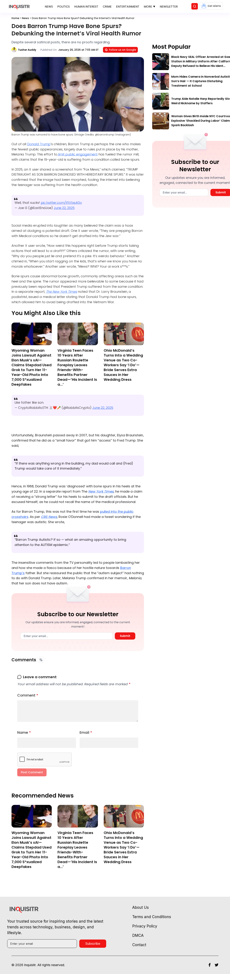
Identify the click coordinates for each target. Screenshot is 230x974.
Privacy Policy (122, 248)
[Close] (156, 198)
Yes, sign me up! (115, 234)
